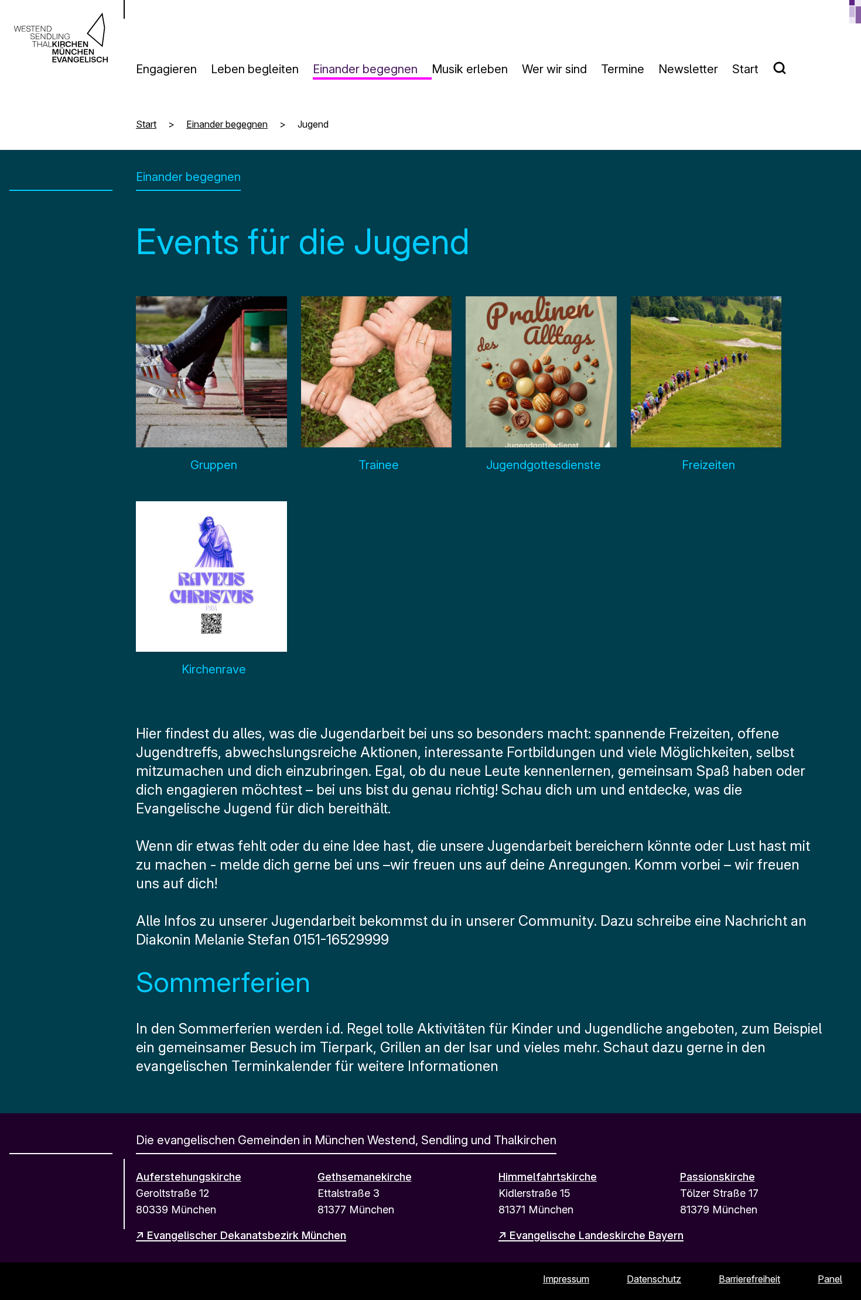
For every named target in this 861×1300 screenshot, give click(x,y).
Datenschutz (654, 1279)
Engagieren (166, 69)
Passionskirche (717, 1177)
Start (745, 69)
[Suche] (787, 63)
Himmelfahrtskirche (547, 1177)
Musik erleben (470, 69)
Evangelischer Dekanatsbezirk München (246, 1235)
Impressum (566, 1279)
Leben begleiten (255, 69)
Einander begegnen (365, 69)
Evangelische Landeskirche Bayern (597, 1235)
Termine (622, 69)
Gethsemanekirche (364, 1177)
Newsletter (688, 69)
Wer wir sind (554, 69)
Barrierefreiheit (749, 1279)
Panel (830, 1279)
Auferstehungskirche (188, 1177)
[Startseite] (60, 37)
